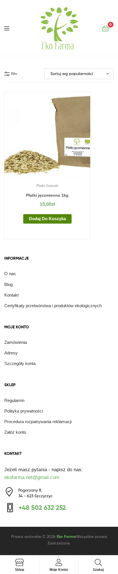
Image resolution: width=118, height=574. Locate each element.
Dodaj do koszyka (47, 218)
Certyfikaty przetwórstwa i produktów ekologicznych (53, 305)
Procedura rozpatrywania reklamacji (38, 421)
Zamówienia (15, 342)
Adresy (11, 352)
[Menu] (10, 27)
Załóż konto (15, 432)
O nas (10, 273)
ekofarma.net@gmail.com (31, 477)
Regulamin (14, 400)
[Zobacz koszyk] (105, 27)
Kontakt (11, 295)
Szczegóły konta (20, 363)
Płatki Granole (47, 186)
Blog (8, 284)
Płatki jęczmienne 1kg (47, 195)
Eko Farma (66, 536)
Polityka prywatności (23, 411)
